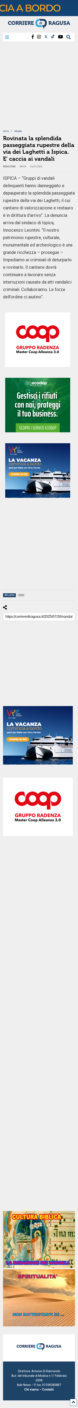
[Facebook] (33, 37)
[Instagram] (39, 37)
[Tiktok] (53, 37)
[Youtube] (60, 37)
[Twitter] (46, 37)
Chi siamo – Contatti (39, 1389)
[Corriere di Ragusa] (39, 27)
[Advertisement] (39, 88)
